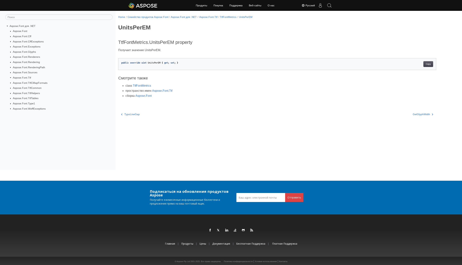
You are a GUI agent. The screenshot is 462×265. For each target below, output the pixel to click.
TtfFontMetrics (228, 17)
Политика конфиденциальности (238, 261)
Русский (310, 5)
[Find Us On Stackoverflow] (235, 230)
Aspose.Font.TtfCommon (27, 87)
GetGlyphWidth (421, 114)
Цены (202, 243)
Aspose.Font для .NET (23, 26)
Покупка (218, 5)
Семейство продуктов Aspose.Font (148, 17)
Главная (170, 243)
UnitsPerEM (245, 17)
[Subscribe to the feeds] (251, 230)
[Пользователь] (320, 5)
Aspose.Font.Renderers (26, 56)
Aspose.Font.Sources (25, 72)
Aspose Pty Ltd (183, 261)
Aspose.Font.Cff (22, 36)
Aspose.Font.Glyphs (24, 51)
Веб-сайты (255, 5)
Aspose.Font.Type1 (24, 103)
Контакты (283, 261)
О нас (271, 5)
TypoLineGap (132, 114)
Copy (428, 64)
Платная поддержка (284, 243)
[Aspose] (143, 5)
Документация (221, 243)
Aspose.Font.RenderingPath (29, 67)
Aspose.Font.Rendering (26, 62)
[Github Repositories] (243, 230)
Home (121, 17)
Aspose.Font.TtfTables (25, 98)
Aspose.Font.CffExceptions (28, 41)
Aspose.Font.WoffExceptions (29, 108)
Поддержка (236, 5)
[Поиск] (329, 5)
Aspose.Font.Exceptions (26, 46)
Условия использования (266, 261)
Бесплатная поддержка (250, 243)
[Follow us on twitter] (218, 230)
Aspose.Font (20, 31)
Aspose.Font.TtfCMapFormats (30, 82)
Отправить (294, 197)
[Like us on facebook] (210, 230)
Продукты (201, 5)
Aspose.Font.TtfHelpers (26, 93)
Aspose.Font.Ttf (22, 77)
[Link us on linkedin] (227, 230)
